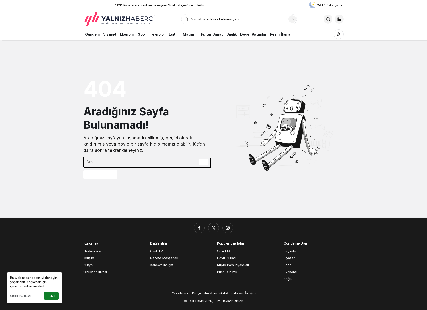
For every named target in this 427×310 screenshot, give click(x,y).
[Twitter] (213, 228)
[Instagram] (227, 228)
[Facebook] (199, 228)
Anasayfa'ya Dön (100, 174)
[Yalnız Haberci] (120, 19)
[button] (339, 19)
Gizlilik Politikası (20, 296)
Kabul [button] (51, 296)
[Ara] (328, 19)
